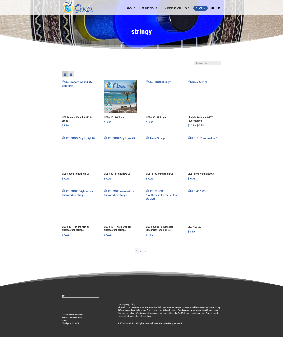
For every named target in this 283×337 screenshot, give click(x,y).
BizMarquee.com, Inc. (174, 323)
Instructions (148, 8)
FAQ (187, 8)
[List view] (71, 74)
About (131, 8)
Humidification (171, 8)
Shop (199, 8)
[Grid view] (65, 74)
